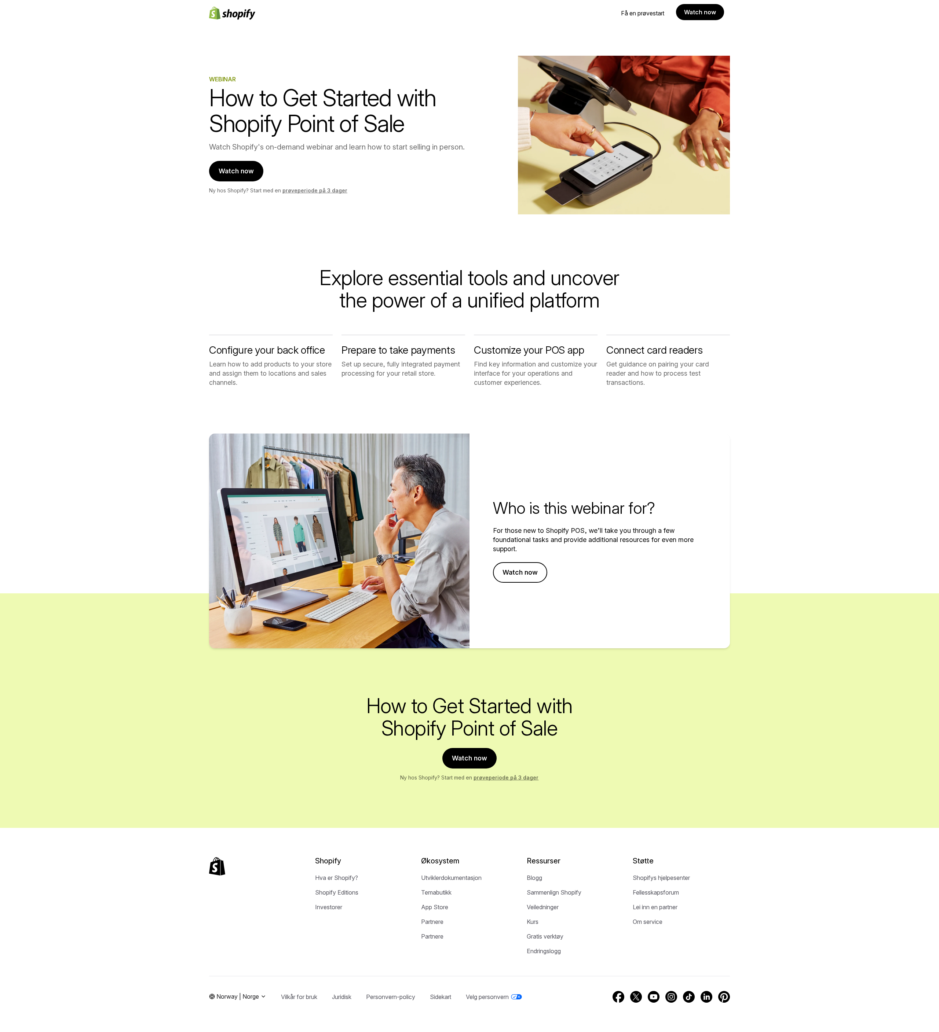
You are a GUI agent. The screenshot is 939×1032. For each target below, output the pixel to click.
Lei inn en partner (655, 907)
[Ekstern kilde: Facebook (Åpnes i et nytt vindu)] (618, 997)
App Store (434, 907)
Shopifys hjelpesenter (661, 877)
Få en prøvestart (642, 13)
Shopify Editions (336, 892)
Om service (647, 921)
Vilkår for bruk (299, 996)
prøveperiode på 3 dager (314, 190)
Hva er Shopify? (336, 877)
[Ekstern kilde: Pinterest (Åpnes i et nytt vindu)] (724, 997)
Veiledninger (543, 907)
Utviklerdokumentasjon (451, 877)
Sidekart (440, 996)
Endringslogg (544, 951)
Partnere (432, 921)
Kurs (532, 921)
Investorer (328, 907)
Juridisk (341, 996)
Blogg (534, 877)
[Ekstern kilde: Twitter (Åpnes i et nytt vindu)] (636, 997)
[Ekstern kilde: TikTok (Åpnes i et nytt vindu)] (689, 997)
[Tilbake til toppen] (217, 866)
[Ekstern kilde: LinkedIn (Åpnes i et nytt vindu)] (706, 997)
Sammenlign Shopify (554, 892)
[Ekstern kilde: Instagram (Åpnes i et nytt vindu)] (671, 997)
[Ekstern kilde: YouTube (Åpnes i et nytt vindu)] (654, 997)
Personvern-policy (390, 996)
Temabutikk (436, 892)
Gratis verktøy (545, 936)
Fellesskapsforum (656, 892)
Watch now (700, 12)
